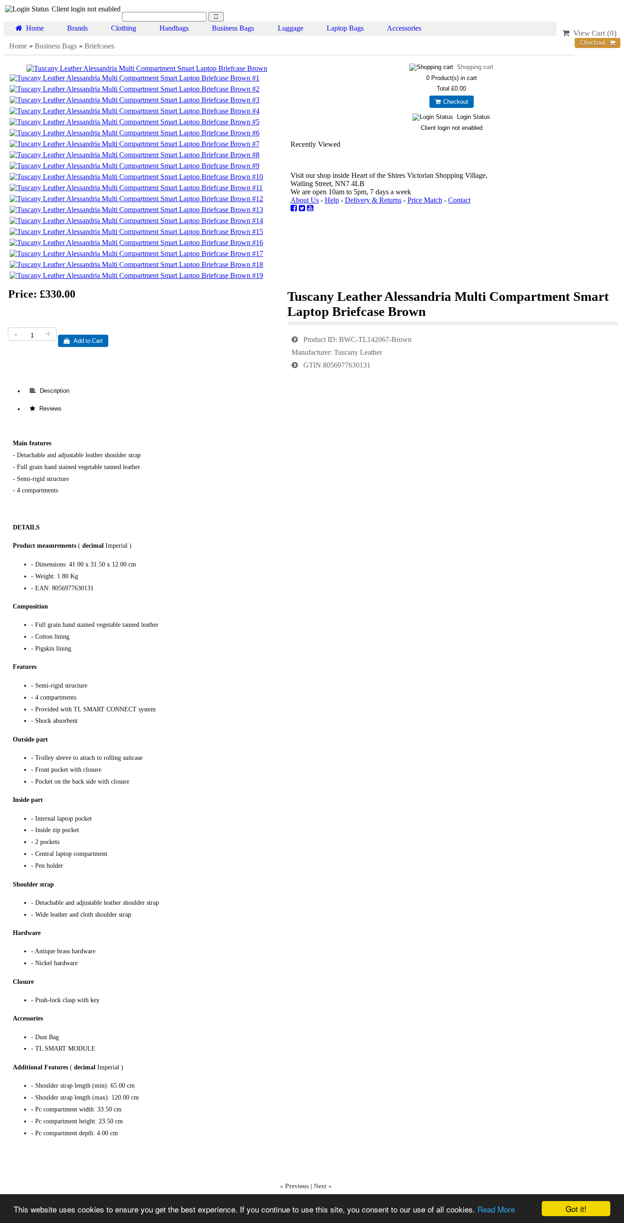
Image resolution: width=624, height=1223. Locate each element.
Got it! (576, 1208)
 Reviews (46, 408)
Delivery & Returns (373, 200)
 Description (49, 391)
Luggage (290, 28)
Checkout (454, 102)
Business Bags (233, 28)
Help (332, 200)
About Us (305, 200)
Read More (496, 1209)
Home (33, 28)
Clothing (123, 28)
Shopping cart (475, 67)
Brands (77, 28)
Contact (459, 200)
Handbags (174, 28)
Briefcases (99, 46)
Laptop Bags (345, 28)
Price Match (424, 200)
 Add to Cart (83, 341)
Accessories (404, 28)
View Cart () (593, 33)
